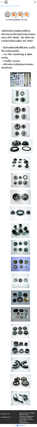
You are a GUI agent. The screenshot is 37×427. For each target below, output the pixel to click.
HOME (2, 6)
